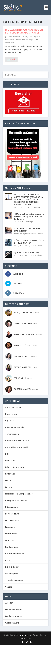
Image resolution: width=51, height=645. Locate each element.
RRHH (27, 207)
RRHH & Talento (36, 234)
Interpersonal (11, 507)
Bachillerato (11, 414)
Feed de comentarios (15, 616)
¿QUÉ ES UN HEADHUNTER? (26, 252)
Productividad (11, 547)
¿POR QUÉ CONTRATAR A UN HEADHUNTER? (26, 229)
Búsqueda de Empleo (15, 427)
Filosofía (9, 480)
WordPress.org (12, 622)
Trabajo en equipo (14, 580)
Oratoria (9, 540)
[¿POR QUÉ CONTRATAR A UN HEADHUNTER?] (8, 230)
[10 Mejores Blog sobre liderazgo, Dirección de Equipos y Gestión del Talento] (8, 215)
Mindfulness (11, 533)
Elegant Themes (23, 635)
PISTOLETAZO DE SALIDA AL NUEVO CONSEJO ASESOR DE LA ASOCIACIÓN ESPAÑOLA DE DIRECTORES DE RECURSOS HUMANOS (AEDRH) (28, 199)
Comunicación (12, 434)
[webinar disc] (23, 177)
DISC (7, 454)
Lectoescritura (12, 513)
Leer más (11, 59)
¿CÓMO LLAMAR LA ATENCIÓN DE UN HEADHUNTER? (28, 241)
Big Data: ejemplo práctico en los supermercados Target (24, 31)
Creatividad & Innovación (15, 40)
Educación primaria (14, 467)
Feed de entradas (13, 609)
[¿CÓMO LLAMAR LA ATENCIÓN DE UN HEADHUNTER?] (8, 242)
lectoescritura (12, 520)
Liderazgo (29, 221)
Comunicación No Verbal (17, 440)
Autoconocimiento (14, 407)
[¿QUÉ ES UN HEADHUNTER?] (8, 254)
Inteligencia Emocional (16, 500)
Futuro (8, 487)
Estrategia (29, 40)
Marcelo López (14, 37)
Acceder (9, 602)
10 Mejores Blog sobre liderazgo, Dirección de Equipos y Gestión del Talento (28, 216)
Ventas (8, 587)
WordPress (25, 638)
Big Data (37, 37)
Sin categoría (35, 207)
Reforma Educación (14, 553)
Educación (10, 460)
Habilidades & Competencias (19, 493)
